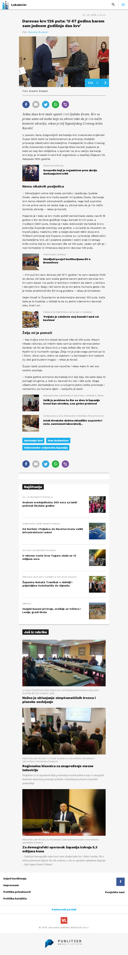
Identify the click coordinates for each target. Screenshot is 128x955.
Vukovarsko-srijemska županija (46, 447)
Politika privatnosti (17, 891)
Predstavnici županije (54, 254)
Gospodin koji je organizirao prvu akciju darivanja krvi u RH (70, 172)
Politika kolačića (15, 898)
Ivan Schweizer (58, 440)
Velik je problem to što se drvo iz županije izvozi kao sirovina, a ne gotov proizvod (71, 402)
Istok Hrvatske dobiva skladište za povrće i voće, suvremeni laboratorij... (72, 422)
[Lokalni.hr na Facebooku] (120, 882)
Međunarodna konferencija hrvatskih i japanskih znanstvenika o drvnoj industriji (74, 395)
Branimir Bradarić (38, 32)
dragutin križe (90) (53, 166)
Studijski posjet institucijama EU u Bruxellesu (66, 261)
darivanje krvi (33, 440)
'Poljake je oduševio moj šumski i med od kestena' (71, 318)
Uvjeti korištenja (14, 878)
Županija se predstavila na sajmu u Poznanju (67, 312)
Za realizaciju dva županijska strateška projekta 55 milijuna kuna (74, 416)
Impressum (11, 885)
